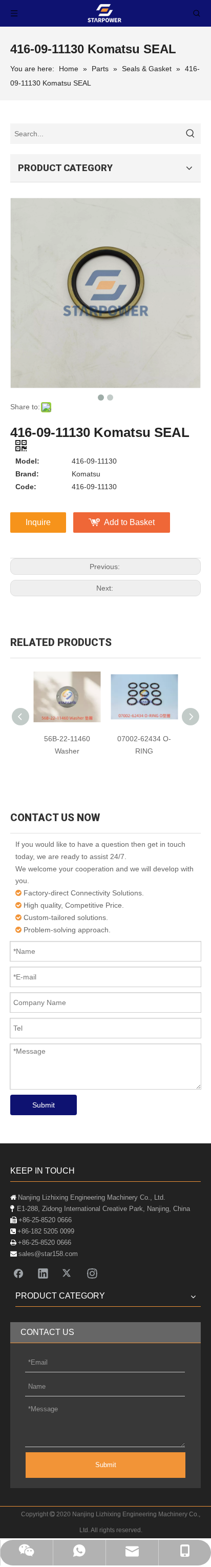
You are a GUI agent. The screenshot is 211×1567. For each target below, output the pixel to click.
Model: (27, 461)
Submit (43, 1105)
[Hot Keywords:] (190, 133)
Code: (25, 487)
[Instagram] (92, 1273)
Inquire (38, 522)
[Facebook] (18, 1273)
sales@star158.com (48, 1254)
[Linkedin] (43, 1273)
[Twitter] (67, 1273)
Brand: (27, 474)
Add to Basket (129, 522)
